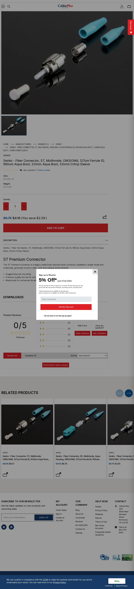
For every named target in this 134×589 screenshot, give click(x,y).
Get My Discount (66, 307)
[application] (67, 582)
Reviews (131, 25)
